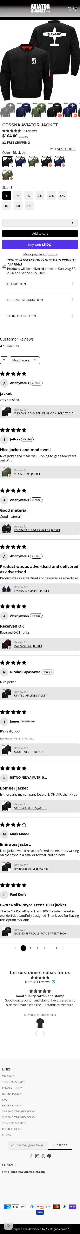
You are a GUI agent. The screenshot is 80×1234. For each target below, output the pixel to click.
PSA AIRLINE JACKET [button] (27, 474)
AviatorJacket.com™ (58, 1229)
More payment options (40, 254)
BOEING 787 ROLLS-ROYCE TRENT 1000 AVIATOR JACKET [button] (40, 933)
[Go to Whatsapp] (43, 1157)
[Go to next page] (64, 948)
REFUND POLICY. (12, 1129)
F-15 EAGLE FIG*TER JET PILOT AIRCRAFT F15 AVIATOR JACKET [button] (43, 413)
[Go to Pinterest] (49, 1157)
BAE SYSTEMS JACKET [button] (28, 646)
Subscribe (60, 1145)
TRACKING (8, 1076)
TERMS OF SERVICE (13, 1082)
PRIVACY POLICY (12, 1088)
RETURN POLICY (11, 1093)
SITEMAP (7, 1135)
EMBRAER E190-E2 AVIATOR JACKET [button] (37, 530)
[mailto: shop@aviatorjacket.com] (10, 1172)
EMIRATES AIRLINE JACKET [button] (31, 868)
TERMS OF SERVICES (14, 1123)
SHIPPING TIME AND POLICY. (19, 1111)
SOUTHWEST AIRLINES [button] (28, 752)
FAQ (4, 1099)
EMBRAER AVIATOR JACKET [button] (31, 591)
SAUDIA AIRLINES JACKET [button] (30, 808)
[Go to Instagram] (37, 1157)
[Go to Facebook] (31, 1157)
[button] (12, 131)
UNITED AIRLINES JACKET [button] (30, 695)
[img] (40, 977)
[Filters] (4, 360)
